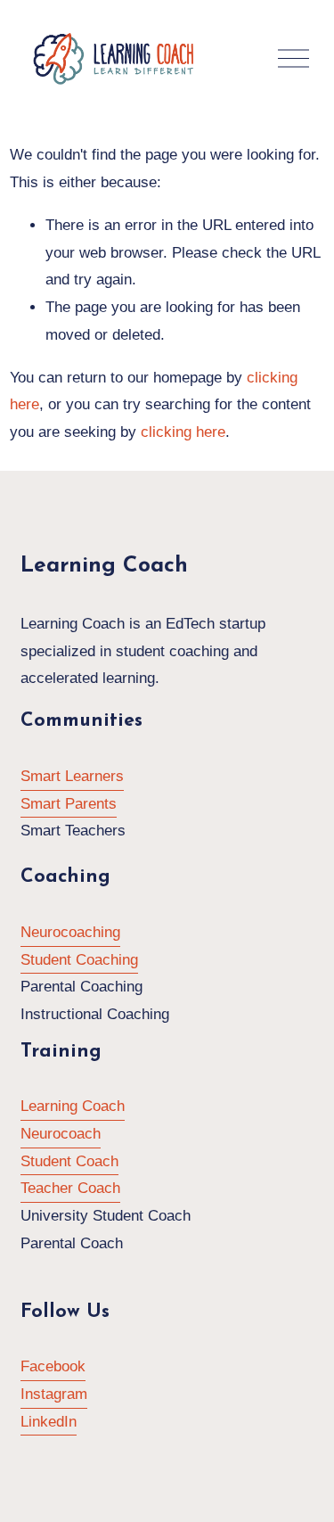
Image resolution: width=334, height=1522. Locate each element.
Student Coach (69, 1161)
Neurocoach (60, 1133)
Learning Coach (72, 1106)
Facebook (53, 1366)
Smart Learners (72, 776)
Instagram (53, 1394)
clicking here (183, 432)
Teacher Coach (70, 1188)
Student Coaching (79, 959)
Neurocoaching (70, 932)
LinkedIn (48, 1421)
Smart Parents (68, 803)
